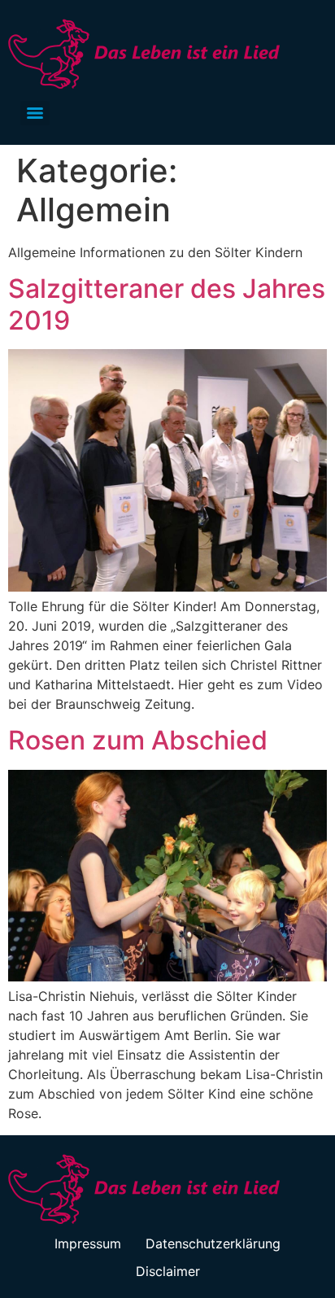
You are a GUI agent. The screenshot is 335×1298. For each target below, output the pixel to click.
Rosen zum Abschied (138, 740)
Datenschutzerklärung (213, 1243)
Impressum (87, 1243)
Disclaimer (168, 1271)
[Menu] (35, 113)
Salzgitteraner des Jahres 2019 (166, 304)
